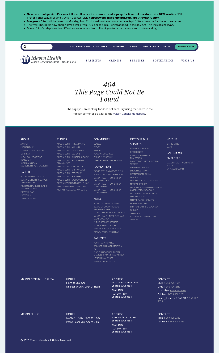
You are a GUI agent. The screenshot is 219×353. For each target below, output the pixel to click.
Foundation (163, 60)
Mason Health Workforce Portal (180, 164)
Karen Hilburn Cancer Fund (108, 160)
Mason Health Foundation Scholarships (108, 185)
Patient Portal (185, 46)
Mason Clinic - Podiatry (69, 176)
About (166, 46)
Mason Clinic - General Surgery (73, 157)
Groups (97, 150)
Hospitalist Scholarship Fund (109, 174)
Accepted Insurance (104, 242)
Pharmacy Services (139, 196)
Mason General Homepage (129, 113)
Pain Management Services (143, 193)
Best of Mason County (32, 176)
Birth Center (136, 152)
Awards (24, 143)
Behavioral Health (139, 148)
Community (118, 46)
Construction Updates (32, 150)
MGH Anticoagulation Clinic (72, 189)
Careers (133, 46)
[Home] (49, 59)
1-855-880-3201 (176, 294)
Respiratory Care (138, 203)
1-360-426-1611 (172, 282)
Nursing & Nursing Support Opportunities (35, 181)
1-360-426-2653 (172, 286)
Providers (25, 195)
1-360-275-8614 (178, 290)
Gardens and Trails (103, 157)
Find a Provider (150, 46)
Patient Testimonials (104, 261)
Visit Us (187, 60)
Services (137, 60)
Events (97, 147)
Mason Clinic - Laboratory (70, 166)
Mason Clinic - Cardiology (70, 150)
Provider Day (27, 192)
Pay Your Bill (139, 139)
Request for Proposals (105, 225)
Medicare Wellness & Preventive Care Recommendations (146, 188)
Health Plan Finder (103, 258)
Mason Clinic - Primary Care (71, 143)
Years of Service (28, 198)
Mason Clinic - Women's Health (72, 180)
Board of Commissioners (106, 203)
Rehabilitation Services (142, 200)
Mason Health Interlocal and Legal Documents (109, 217)
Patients (93, 60)
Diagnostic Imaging (140, 167)
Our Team (25, 153)
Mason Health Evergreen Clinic (73, 183)
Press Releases (27, 147)
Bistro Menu (173, 143)
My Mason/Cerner (175, 168)
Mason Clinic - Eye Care (68, 153)
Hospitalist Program (141, 174)
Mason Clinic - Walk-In (68, 147)
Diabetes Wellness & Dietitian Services (144, 162)
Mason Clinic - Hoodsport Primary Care (70, 162)
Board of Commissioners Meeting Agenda (106, 208)
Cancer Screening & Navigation (140, 156)
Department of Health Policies (109, 212)
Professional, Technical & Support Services (34, 187)
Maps (169, 147)
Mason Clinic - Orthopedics (71, 169)
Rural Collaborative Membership (31, 158)
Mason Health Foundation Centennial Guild (108, 179)
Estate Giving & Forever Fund (108, 171)
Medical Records (138, 184)
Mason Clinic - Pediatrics (69, 173)
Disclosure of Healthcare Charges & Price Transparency (109, 253)
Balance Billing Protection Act (108, 247)
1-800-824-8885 (176, 321)
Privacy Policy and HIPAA (106, 232)
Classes (97, 143)
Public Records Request (106, 222)
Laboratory (136, 177)
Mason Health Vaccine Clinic (71, 186)
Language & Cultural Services (145, 180)
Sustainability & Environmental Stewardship (35, 164)
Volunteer (174, 153)
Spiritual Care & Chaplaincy (144, 206)
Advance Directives (103, 153)
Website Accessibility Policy (107, 228)
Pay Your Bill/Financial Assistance (88, 46)
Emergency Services (139, 170)
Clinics (115, 60)
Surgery (134, 210)
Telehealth (135, 213)
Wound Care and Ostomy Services (143, 218)
